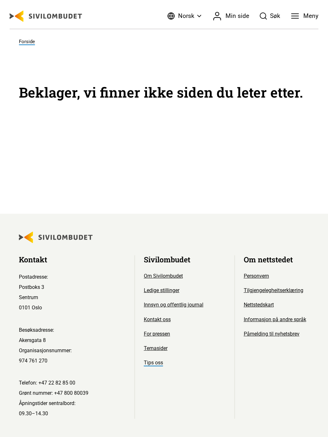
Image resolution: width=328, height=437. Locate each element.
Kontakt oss (157, 319)
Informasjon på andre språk (275, 319)
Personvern (256, 276)
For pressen (157, 334)
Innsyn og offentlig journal (173, 305)
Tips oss (153, 363)
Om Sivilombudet (163, 276)
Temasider (156, 348)
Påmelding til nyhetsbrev (271, 334)
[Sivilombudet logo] (46, 16)
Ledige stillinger (161, 290)
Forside (27, 41)
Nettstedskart (259, 305)
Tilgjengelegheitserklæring (273, 290)
